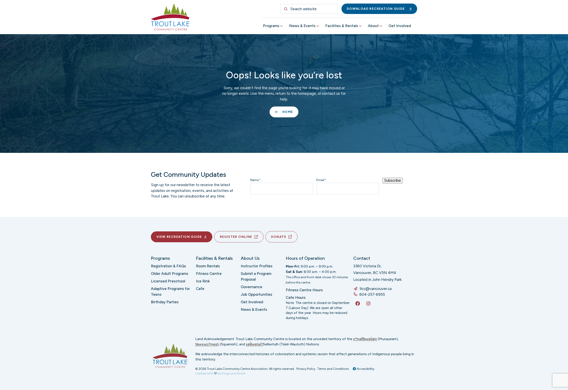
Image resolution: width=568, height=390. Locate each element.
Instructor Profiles (256, 266)
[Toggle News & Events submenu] (317, 26)
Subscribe (392, 180)
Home (287, 112)
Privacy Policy (305, 369)
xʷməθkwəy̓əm (365, 339)
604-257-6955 (372, 294)
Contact (361, 258)
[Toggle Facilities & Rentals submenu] (360, 26)
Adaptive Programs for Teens (170, 291)
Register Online (236, 237)
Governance (251, 287)
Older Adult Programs (169, 273)
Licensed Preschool (168, 281)
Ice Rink (203, 281)
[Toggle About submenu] (381, 26)
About (373, 26)
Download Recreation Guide (376, 9)
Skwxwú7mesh (207, 344)
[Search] (285, 9)
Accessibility (365, 369)
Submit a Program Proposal (256, 276)
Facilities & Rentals (341, 26)
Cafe (200, 288)
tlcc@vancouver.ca (375, 288)
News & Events (302, 26)
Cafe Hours (296, 297)
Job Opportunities (256, 294)
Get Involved (400, 26)
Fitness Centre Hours (304, 290)
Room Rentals (208, 266)
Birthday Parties (165, 302)
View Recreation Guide (179, 237)
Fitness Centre (209, 273)
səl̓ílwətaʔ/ (254, 344)
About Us (250, 258)
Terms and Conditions (333, 369)
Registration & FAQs (168, 266)
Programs (271, 26)
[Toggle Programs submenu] (281, 26)
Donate (278, 237)
